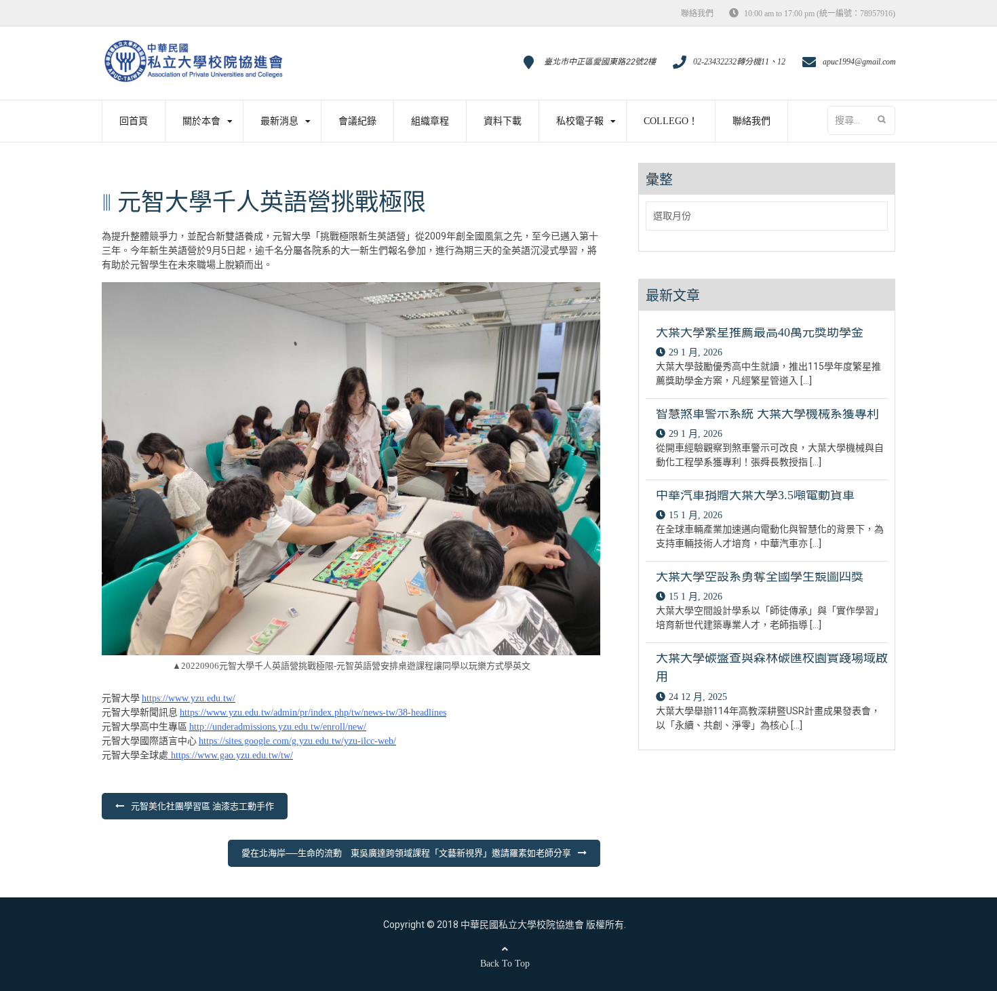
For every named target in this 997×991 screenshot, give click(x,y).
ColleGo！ (671, 121)
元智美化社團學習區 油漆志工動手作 (202, 806)
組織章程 (430, 121)
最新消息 (279, 121)
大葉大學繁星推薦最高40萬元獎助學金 (759, 332)
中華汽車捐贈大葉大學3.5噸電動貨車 (755, 495)
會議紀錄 (357, 121)
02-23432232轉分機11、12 (739, 61)
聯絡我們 (697, 13)
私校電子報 (580, 121)
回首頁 (133, 121)
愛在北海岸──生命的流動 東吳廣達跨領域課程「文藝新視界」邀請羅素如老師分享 (406, 853)
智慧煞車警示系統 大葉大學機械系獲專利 (767, 414)
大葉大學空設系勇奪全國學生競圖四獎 (759, 576)
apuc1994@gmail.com (859, 61)
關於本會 (201, 121)
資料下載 (503, 121)
